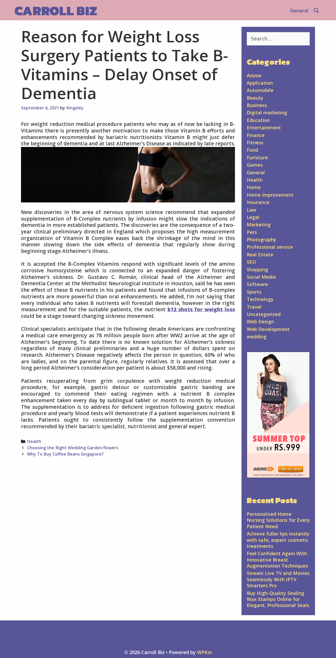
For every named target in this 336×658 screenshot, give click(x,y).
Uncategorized (264, 314)
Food (252, 150)
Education (258, 120)
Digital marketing (267, 112)
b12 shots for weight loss (201, 309)
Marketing (259, 224)
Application (260, 83)
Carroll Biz (55, 11)
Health (34, 441)
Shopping (257, 269)
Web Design (260, 321)
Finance (256, 135)
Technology (260, 299)
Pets (252, 232)
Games (255, 165)
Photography (261, 239)
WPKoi (204, 652)
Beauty (255, 98)
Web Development (268, 329)
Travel (254, 307)
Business (257, 105)
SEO (251, 262)
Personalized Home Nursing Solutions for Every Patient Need (278, 520)
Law (251, 210)
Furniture (257, 157)
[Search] (316, 10)
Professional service (270, 247)
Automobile (260, 90)
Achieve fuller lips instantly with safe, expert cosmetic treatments (278, 540)
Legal (253, 217)
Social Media (261, 277)
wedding (256, 336)
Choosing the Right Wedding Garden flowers (72, 448)
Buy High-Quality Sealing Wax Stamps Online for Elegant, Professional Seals (278, 599)
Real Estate (260, 254)
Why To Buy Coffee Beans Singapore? (65, 454)
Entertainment (264, 127)
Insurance (258, 202)
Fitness (255, 142)
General (299, 10)
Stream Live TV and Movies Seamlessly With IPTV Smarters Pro (278, 579)
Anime (254, 75)
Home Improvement (270, 195)
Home (254, 187)
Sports (254, 292)
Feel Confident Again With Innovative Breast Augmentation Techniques (277, 559)
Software (257, 284)
